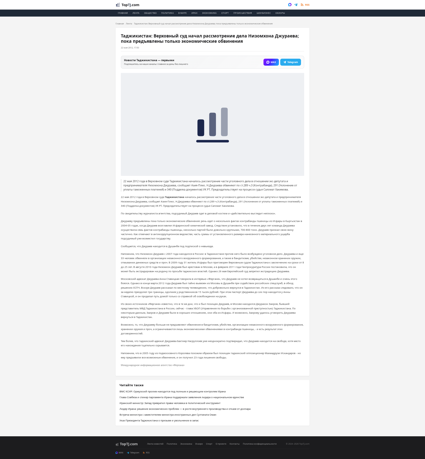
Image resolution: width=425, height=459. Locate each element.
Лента (135, 12)
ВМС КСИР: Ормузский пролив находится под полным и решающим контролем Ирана (173, 391)
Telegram (134, 452)
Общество (150, 12)
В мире (182, 12)
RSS (148, 452)
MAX (121, 452)
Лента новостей (155, 443)
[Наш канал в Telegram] (296, 5)
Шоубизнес (264, 12)
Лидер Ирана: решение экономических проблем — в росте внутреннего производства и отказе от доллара (185, 408)
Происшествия (242, 12)
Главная (123, 12)
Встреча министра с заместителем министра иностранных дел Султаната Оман (168, 414)
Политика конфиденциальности (260, 443)
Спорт (225, 12)
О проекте (221, 443)
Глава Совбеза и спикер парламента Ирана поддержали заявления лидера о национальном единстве (182, 397)
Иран (194, 12)
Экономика (209, 12)
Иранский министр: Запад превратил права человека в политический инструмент (170, 403)
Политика (167, 12)
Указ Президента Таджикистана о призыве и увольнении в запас (159, 420)
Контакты (235, 443)
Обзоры (280, 12)
